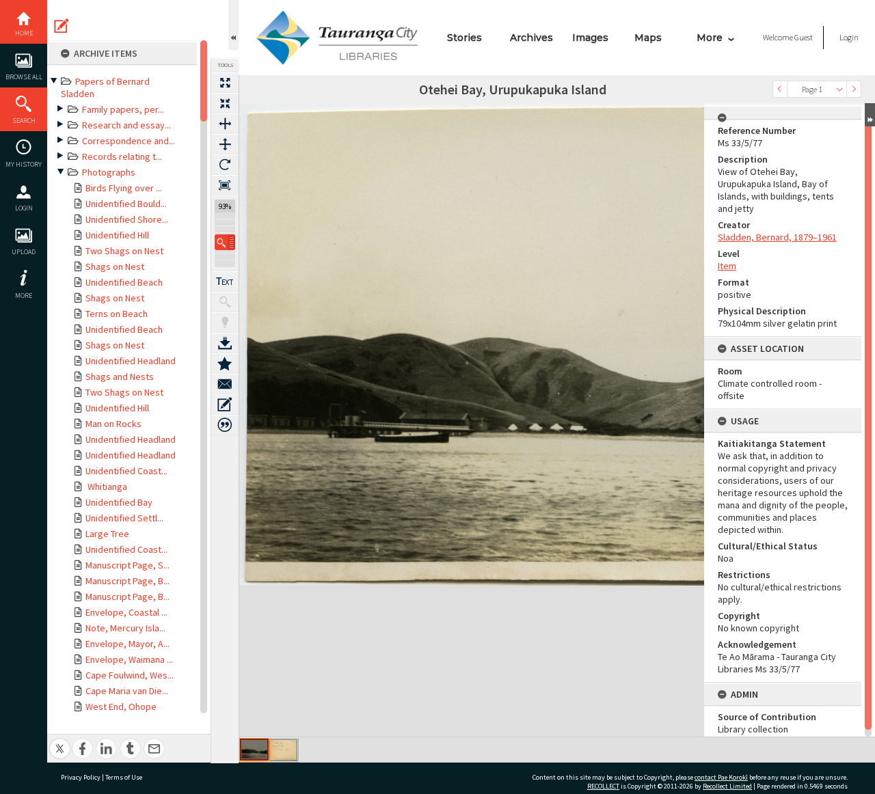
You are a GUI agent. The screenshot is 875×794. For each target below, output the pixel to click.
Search (24, 120)
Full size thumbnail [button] (225, 82)
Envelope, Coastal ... (126, 612)
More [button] (23, 295)
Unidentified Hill (117, 235)
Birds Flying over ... (123, 188)
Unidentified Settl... (124, 518)
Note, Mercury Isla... (125, 628)
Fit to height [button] (225, 144)
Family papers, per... (123, 109)
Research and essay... (126, 125)
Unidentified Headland (130, 361)
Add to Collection (225, 363)
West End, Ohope (121, 706)
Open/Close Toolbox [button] (233, 25)
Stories (464, 37)
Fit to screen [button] (225, 103)
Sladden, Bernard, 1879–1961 (777, 237)
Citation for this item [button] (225, 425)
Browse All (23, 76)
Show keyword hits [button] (225, 302)
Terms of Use (123, 777)
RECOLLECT (603, 786)
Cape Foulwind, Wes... (129, 675)
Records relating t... (122, 156)
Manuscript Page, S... (127, 565)
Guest (803, 37)
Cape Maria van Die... (126, 691)
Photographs (108, 172)
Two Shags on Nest (124, 251)
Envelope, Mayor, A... (127, 644)
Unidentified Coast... (126, 471)
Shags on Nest (114, 266)
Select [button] (839, 89)
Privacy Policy (80, 777)
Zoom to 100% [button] (225, 185)
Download (225, 343)
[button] (225, 242)
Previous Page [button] (780, 89)
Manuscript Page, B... (127, 581)
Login (24, 208)
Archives (531, 37)
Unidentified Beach (124, 282)
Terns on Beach (116, 313)
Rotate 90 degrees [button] (225, 164)
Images (590, 37)
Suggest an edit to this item (61, 25)
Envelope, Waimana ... (129, 659)
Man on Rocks (113, 423)
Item (727, 266)
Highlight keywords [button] (225, 322)
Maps (648, 37)
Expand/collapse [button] (870, 114)
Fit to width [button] (225, 123)
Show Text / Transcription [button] (225, 281)
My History (23, 164)
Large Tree (107, 534)
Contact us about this (225, 384)
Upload (24, 251)
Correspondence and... (128, 141)
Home (24, 33)
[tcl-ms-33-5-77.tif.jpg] (254, 750)
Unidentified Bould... (126, 203)
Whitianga (106, 486)
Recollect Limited (727, 786)
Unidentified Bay (118, 502)
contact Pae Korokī (721, 777)
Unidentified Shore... (126, 219)
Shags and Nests (119, 376)
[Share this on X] (59, 741)
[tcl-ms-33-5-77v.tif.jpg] (283, 750)
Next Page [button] (854, 89)
